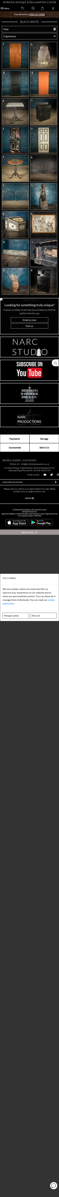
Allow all (35, 615)
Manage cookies (11, 615)
